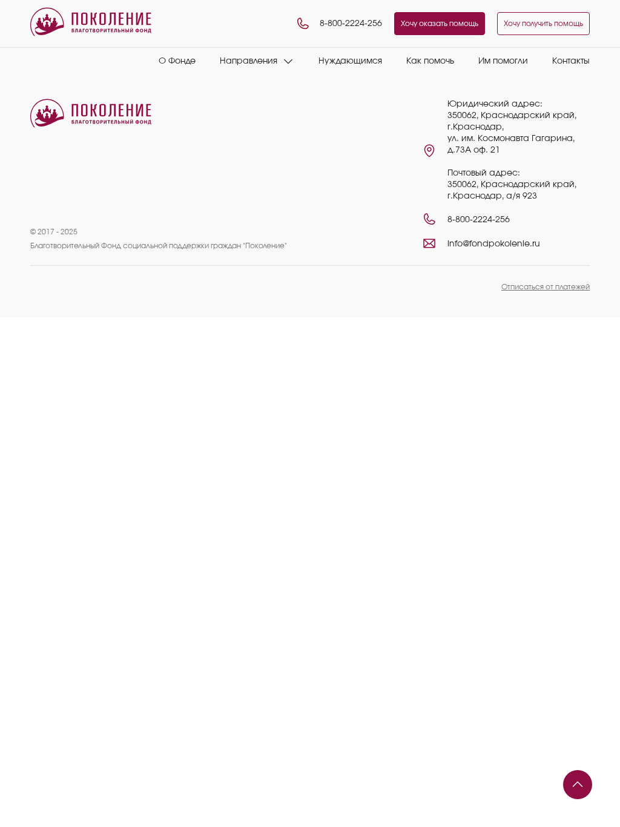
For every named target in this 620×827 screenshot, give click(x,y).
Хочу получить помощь (543, 23)
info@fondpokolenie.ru (493, 244)
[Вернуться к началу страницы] (577, 784)
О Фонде (177, 61)
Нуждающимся (350, 61)
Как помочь (430, 61)
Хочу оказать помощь (439, 23)
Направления (248, 61)
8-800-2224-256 (351, 23)
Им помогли (503, 61)
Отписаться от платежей (545, 287)
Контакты (571, 61)
